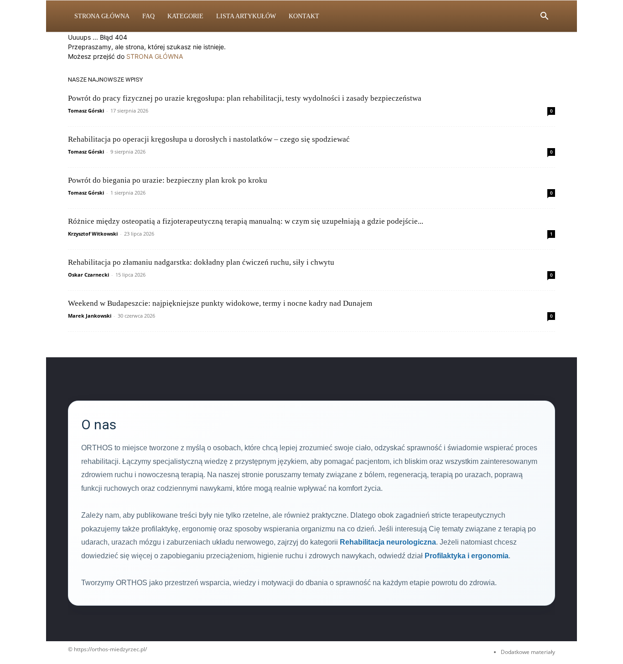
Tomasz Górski (86, 110)
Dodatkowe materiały (528, 652)
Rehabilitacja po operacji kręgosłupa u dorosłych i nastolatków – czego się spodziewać (209, 139)
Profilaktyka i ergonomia (467, 556)
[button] (544, 17)
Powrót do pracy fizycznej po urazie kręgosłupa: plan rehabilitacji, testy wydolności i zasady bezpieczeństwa (244, 98)
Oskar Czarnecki (88, 274)
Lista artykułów (246, 16)
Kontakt (304, 16)
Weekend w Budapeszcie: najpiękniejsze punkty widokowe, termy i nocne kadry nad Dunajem (220, 303)
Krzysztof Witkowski (93, 233)
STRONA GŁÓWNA (154, 56)
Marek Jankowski (89, 315)
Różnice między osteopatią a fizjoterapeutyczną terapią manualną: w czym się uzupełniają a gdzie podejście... (245, 221)
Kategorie (185, 16)
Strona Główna (102, 16)
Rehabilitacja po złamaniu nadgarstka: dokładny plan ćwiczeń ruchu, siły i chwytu (201, 262)
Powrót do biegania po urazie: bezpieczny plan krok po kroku (167, 180)
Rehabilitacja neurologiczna (388, 542)
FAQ (148, 16)
